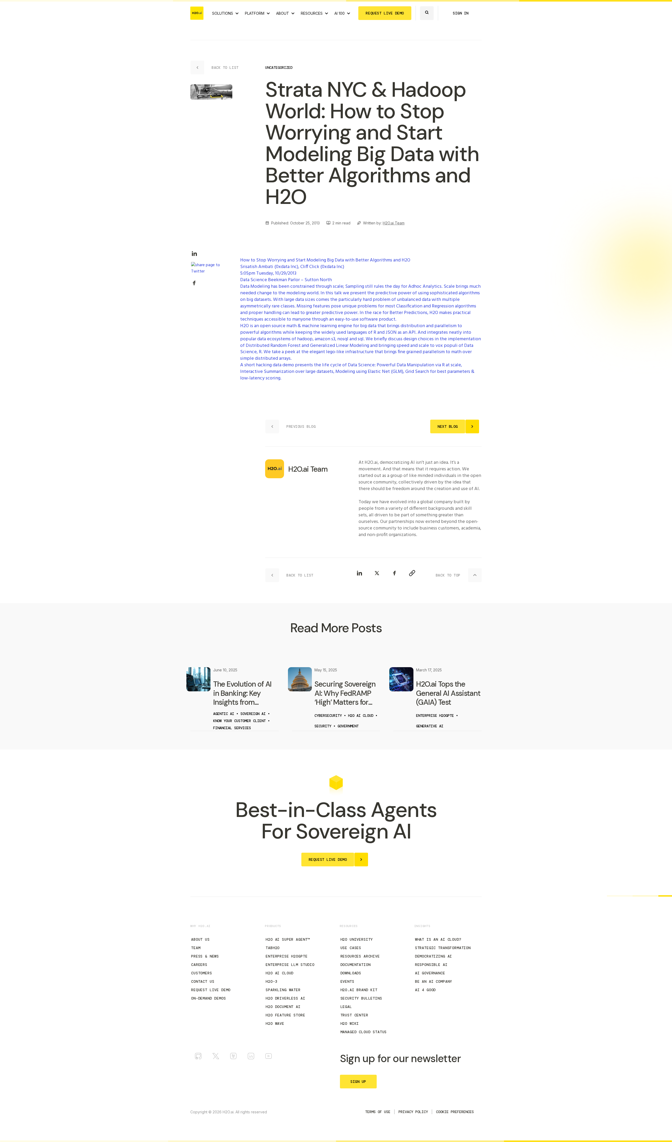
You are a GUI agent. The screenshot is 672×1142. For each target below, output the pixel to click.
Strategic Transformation (443, 947)
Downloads (350, 973)
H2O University (356, 939)
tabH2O (273, 947)
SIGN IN (461, 13)
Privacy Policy (413, 1111)
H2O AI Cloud (279, 973)
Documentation (355, 964)
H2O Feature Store (285, 1015)
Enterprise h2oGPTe (286, 956)
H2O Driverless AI (285, 998)
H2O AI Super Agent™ (288, 939)
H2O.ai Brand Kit (358, 989)
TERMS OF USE (377, 1111)
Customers (201, 973)
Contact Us (202, 981)
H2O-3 (271, 981)
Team (195, 947)
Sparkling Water (283, 989)
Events (347, 981)
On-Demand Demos (208, 998)
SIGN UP (358, 1081)
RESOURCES (312, 13)
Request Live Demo (210, 989)
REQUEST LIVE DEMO (385, 13)
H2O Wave (275, 1023)
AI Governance (430, 973)
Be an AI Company (433, 981)
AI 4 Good (425, 989)
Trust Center (354, 1015)
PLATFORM (254, 13)
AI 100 (339, 13)
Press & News (205, 956)
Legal (346, 1006)
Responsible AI (431, 964)
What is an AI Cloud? (438, 939)
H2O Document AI (283, 1006)
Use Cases (350, 947)
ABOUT (282, 13)
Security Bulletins (361, 998)
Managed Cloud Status (363, 1032)
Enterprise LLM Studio (290, 964)
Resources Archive (360, 956)
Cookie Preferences (455, 1111)
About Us (200, 939)
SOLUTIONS (222, 13)
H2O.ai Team (394, 223)
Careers (199, 964)
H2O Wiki (349, 1023)
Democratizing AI (433, 956)
